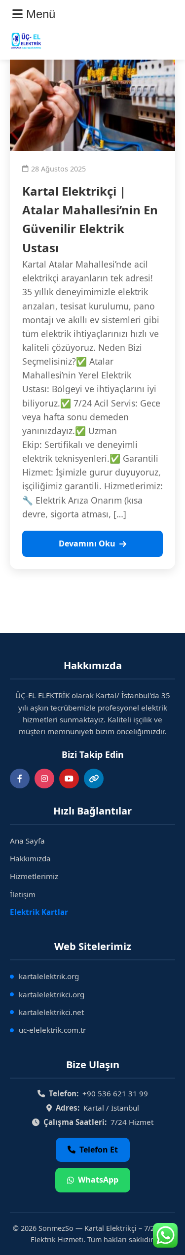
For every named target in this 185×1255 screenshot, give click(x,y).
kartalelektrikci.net (51, 1012)
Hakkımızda (30, 858)
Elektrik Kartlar (39, 912)
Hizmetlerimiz (34, 876)
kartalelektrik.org (49, 976)
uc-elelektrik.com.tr (52, 1030)
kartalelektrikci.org (51, 994)
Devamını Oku (87, 543)
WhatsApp (98, 1179)
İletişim (23, 894)
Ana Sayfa (27, 841)
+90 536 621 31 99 (115, 1093)
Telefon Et (98, 1149)
